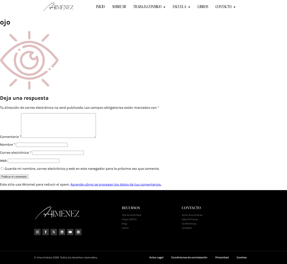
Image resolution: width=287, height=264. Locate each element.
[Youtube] (70, 232)
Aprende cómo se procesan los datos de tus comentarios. (115, 184)
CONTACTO (224, 7)
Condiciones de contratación (189, 257)
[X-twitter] (54, 232)
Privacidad (222, 257)
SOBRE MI (119, 7)
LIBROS (203, 7)
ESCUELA (179, 7)
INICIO (100, 7)
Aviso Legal (156, 257)
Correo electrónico (15, 152)
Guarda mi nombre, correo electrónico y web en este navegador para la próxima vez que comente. (82, 168)
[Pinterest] (78, 232)
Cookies (242, 257)
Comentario (10, 137)
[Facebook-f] (45, 232)
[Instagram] (37, 232)
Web (3, 160)
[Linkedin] (62, 232)
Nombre (7, 144)
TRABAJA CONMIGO (147, 7)
